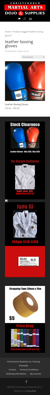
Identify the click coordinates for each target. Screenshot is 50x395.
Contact (12, 369)
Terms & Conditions (29, 369)
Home (8, 31)
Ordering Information (16, 373)
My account (35, 373)
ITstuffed (31, 391)
